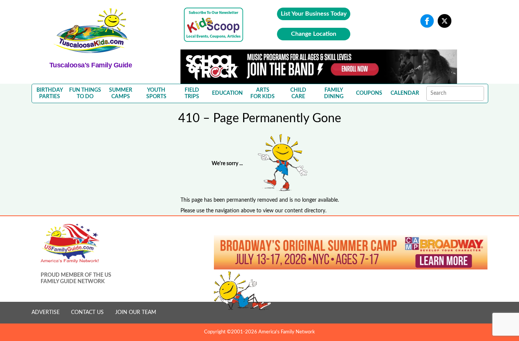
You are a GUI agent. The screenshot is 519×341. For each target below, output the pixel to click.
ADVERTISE (46, 312)
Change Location (313, 34)
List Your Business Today (314, 14)
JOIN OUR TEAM (135, 312)
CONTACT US (87, 312)
